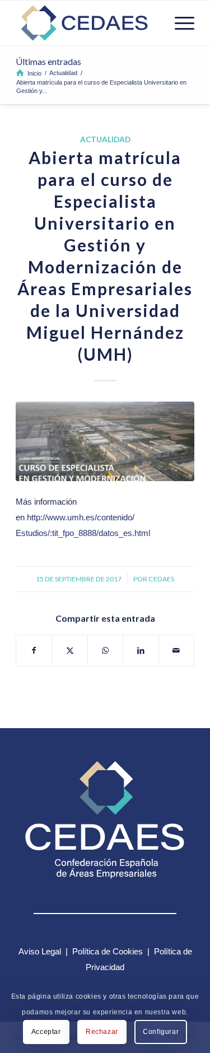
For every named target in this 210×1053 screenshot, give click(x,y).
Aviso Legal (39, 951)
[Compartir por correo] (176, 650)
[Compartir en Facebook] (34, 650)
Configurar (161, 1032)
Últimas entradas (48, 61)
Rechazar (102, 1032)
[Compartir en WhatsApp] (105, 650)
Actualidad (105, 139)
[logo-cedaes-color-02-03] (87, 23)
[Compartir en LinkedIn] (140, 650)
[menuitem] (179, 23)
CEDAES (161, 579)
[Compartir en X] (69, 650)
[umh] (105, 442)
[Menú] (179, 23)
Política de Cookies (107, 951)
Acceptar (46, 1032)
